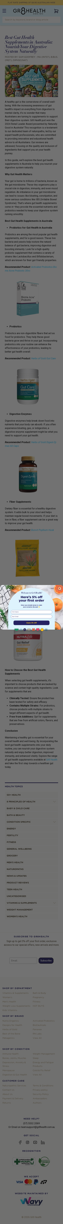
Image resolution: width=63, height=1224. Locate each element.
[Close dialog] (59, 588)
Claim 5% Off (31, 623)
